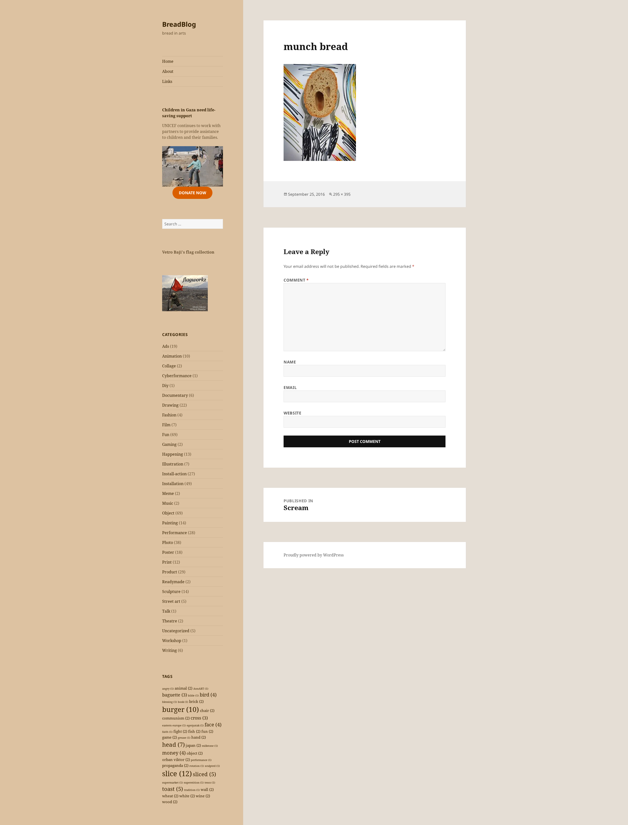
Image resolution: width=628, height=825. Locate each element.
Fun (165, 434)
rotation (196, 766)
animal (183, 688)
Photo (167, 542)
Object (168, 513)
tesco (210, 782)
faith (167, 732)
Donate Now (192, 192)
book (183, 702)
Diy (165, 385)
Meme (168, 493)
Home (167, 61)
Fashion (169, 415)
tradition (192, 790)
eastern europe (174, 725)
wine (203, 795)
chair (207, 710)
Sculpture (171, 591)
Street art (171, 601)
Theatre (169, 621)
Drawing (170, 405)
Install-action (174, 474)
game (169, 737)
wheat (170, 795)
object (195, 753)
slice (177, 773)
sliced (204, 774)
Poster (168, 552)
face (213, 724)
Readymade (173, 581)
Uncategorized (175, 630)
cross (199, 718)
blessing (169, 702)
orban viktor (176, 759)
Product (169, 572)
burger (180, 709)
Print (167, 562)
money (174, 752)
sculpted (212, 766)
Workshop (171, 640)
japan (193, 745)
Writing (169, 650)
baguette (174, 695)
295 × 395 (342, 194)
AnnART (200, 688)
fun (207, 731)
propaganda (175, 765)
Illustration (172, 464)
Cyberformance (177, 375)
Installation (172, 483)
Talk (166, 611)
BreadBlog (179, 24)
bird (208, 694)
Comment (296, 280)
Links (167, 81)
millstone (210, 746)
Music (167, 503)
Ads (165, 346)
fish (194, 731)
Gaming (169, 444)
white (187, 795)
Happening (172, 454)
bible (193, 695)
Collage (169, 366)
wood (169, 801)
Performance (174, 532)
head (173, 744)
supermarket (172, 782)
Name (290, 362)
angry (168, 688)
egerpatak (195, 725)
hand (198, 737)
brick (196, 701)
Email (290, 387)
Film (166, 424)
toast (172, 788)
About (167, 71)
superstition (194, 782)
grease (184, 737)
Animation (172, 356)
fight (180, 731)
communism (176, 718)
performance (201, 760)
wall (207, 789)
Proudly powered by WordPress (314, 555)
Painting (170, 523)
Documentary (175, 395)
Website (292, 413)
